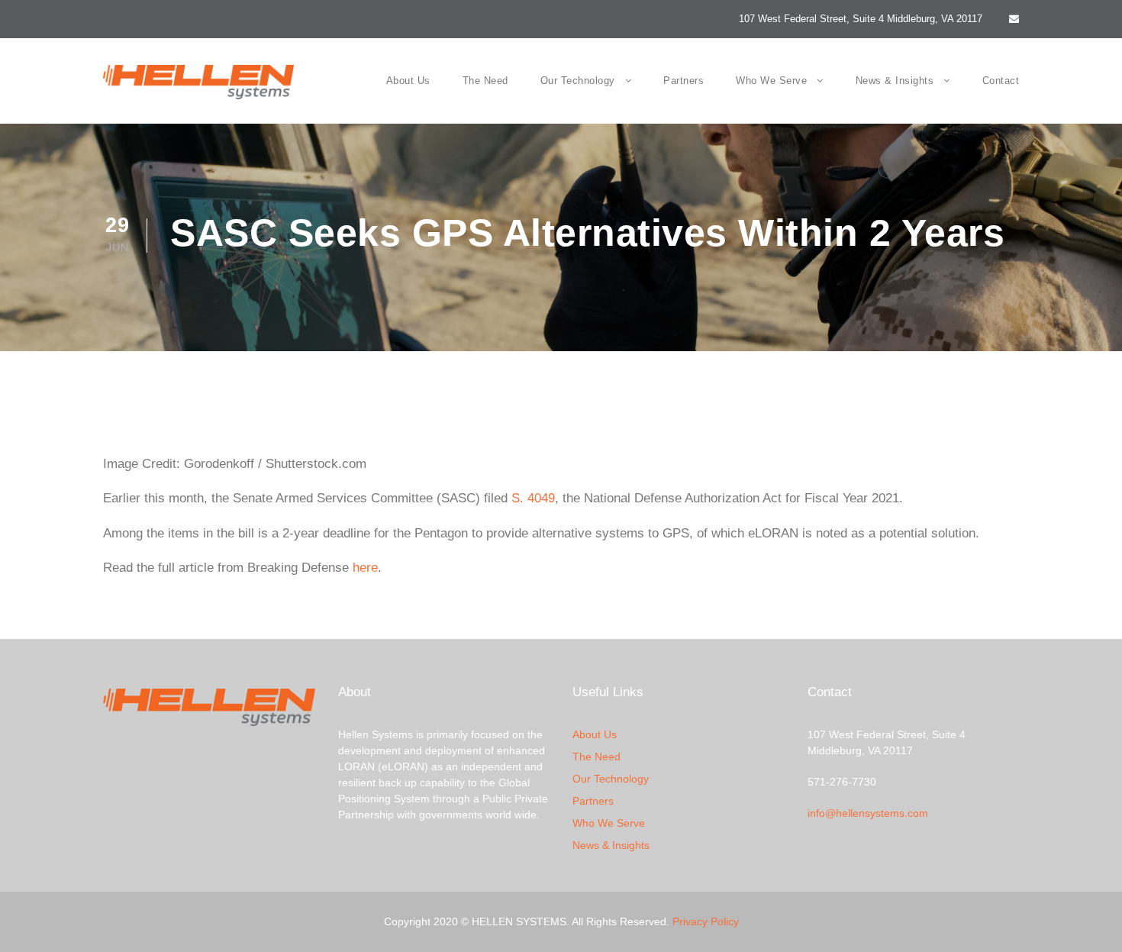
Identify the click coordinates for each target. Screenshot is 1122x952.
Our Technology (577, 80)
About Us (408, 80)
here (365, 567)
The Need (485, 80)
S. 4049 (533, 498)
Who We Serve (771, 80)
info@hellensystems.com (868, 813)
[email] (1014, 18)
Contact (1001, 80)
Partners (683, 80)
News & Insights (895, 80)
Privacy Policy (705, 921)
